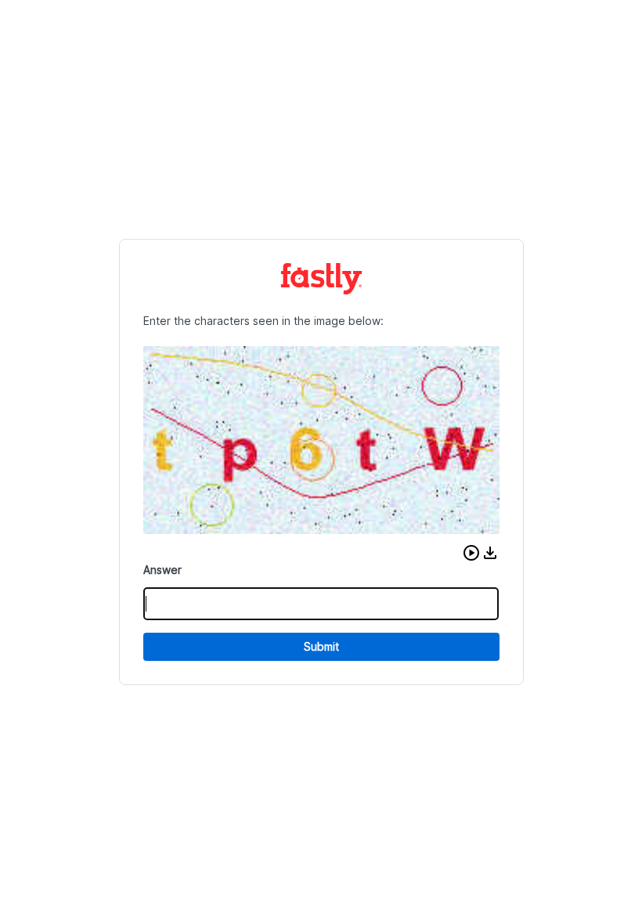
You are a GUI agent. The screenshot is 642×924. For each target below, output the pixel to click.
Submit (321, 646)
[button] (471, 552)
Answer (162, 569)
